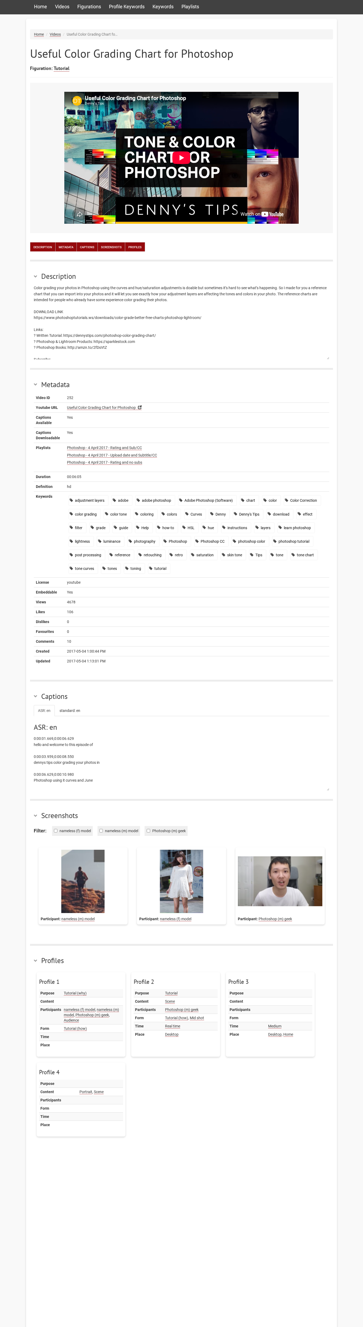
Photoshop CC (213, 541)
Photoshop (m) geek (275, 919)
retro (179, 555)
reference (122, 555)
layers (266, 528)
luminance (111, 541)
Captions (87, 246)
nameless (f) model (175, 919)
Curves (196, 514)
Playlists (190, 6)
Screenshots (111, 246)
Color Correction (303, 500)
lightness (82, 541)
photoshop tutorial (293, 541)
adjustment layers (89, 500)
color (273, 500)
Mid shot (197, 1018)
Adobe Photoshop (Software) (208, 500)
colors (172, 514)
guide (123, 528)
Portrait (85, 1092)
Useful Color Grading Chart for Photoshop (101, 407)
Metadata (66, 246)
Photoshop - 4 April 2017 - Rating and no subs (104, 462)
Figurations (89, 6)
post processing (88, 555)
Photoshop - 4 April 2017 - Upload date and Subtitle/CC (112, 455)
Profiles (135, 246)
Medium (274, 1026)
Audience (71, 1020)
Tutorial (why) (75, 993)
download (281, 514)
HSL (191, 528)
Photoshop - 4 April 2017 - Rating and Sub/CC (104, 448)
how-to (168, 528)
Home (40, 6)
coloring (147, 514)
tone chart (305, 555)
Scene (170, 1001)
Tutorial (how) (75, 1028)
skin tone (234, 555)
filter (78, 528)
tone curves (84, 568)
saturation (205, 555)
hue (211, 528)
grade (100, 528)
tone (279, 555)
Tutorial (61, 68)
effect (308, 514)
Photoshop (178, 541)
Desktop (172, 1034)
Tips (258, 555)
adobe (123, 500)
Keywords (163, 6)
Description (42, 246)
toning (135, 568)
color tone (118, 514)
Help (145, 528)
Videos (62, 6)
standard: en (70, 710)
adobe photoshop (156, 500)
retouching (153, 555)
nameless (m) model (78, 919)
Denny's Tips (249, 514)
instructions (237, 528)
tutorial (160, 568)
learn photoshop (297, 528)
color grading (86, 514)
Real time (172, 1026)
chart (250, 500)
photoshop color (251, 541)
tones (112, 568)
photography (144, 541)
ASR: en (44, 710)
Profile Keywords (127, 6)
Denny (221, 514)
